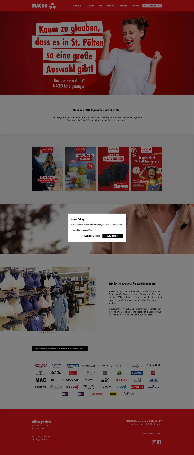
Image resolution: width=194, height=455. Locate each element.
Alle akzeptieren (112, 236)
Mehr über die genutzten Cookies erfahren (106, 224)
